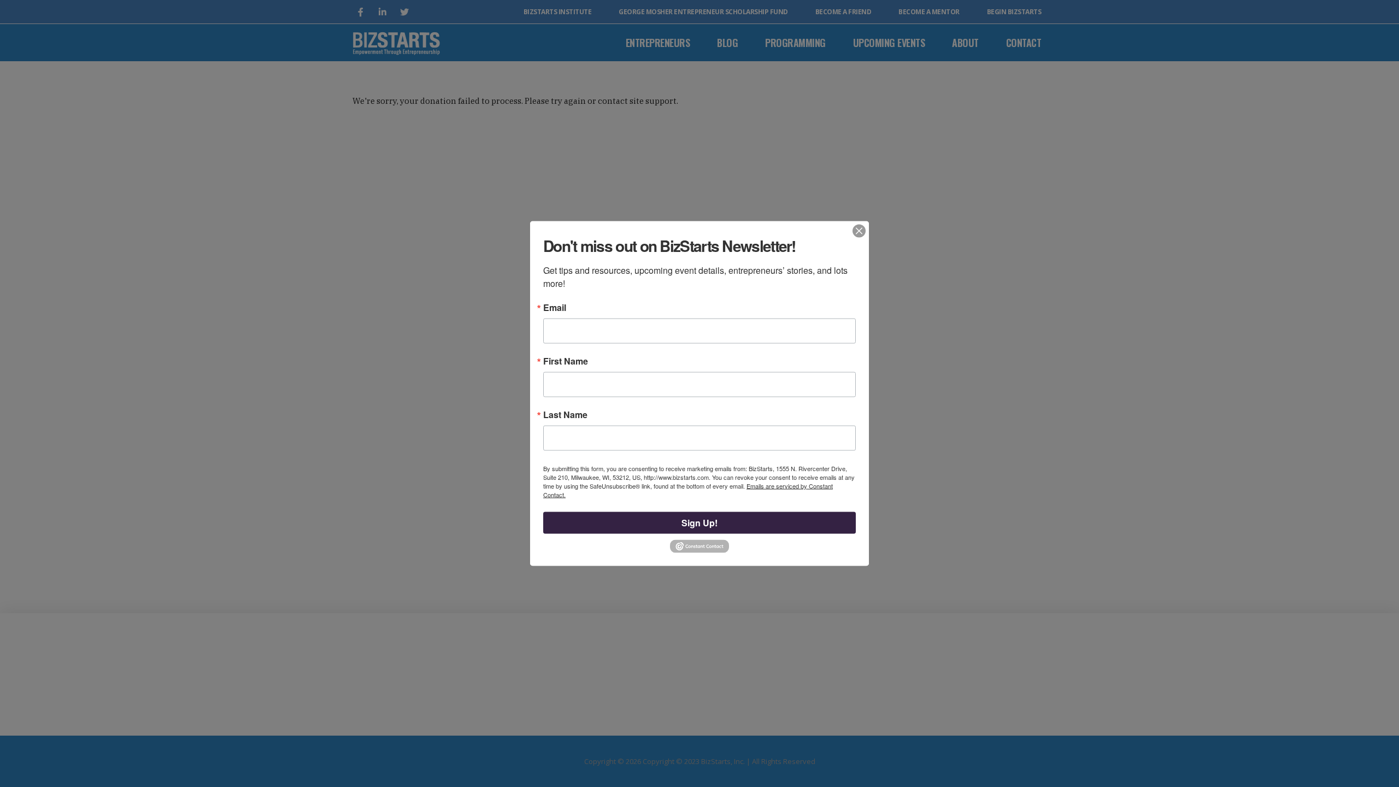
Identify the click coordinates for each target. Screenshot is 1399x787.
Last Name (565, 414)
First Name (565, 361)
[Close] (859, 231)
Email (554, 307)
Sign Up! (699, 522)
